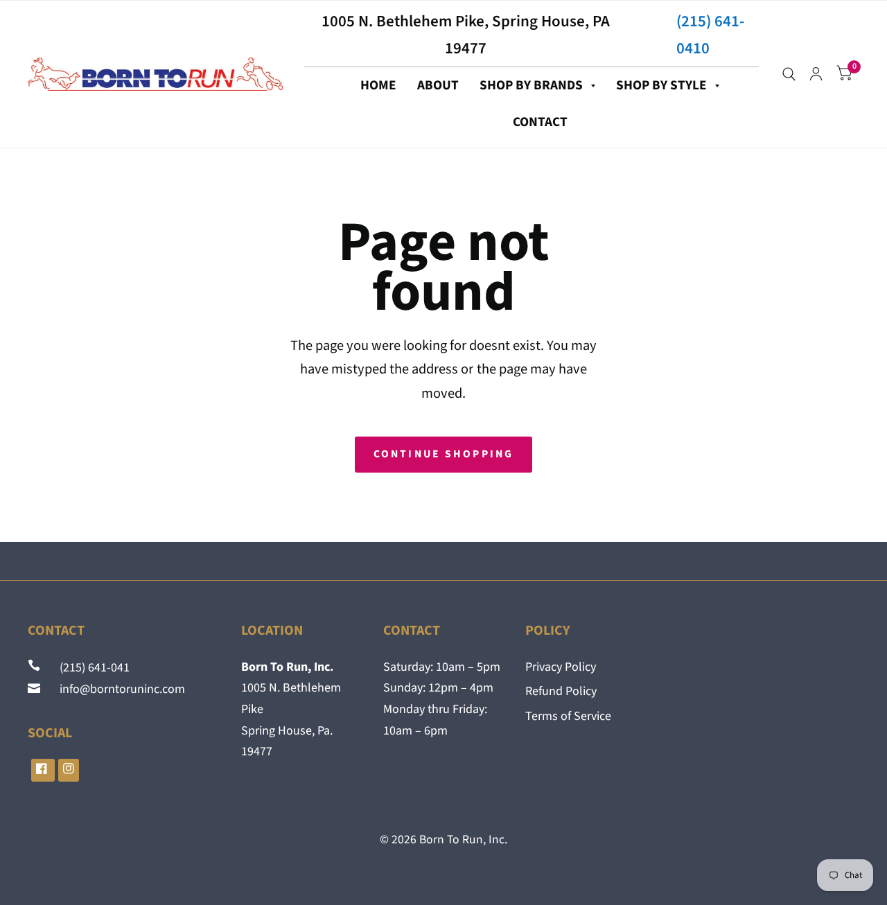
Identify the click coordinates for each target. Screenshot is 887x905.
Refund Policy (561, 691)
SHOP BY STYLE (661, 85)
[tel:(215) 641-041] (35, 667)
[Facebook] (43, 770)
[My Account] (815, 74)
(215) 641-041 (86, 667)
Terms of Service (568, 716)
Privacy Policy (560, 667)
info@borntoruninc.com (114, 689)
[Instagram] (68, 770)
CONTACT (540, 122)
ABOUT (438, 85)
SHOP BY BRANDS (531, 85)
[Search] (788, 74)
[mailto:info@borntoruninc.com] (35, 689)
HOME (378, 85)
